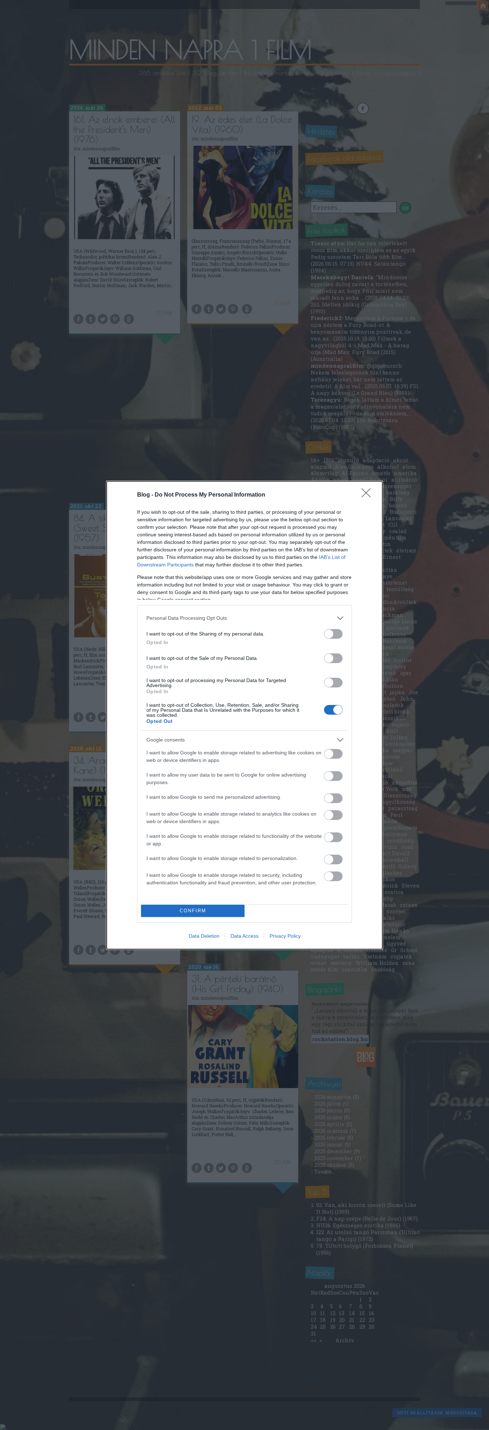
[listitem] (244, 618)
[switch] (333, 634)
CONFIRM (193, 910)
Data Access (244, 936)
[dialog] (244, 715)
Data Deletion (204, 936)
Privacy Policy (285, 936)
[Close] (368, 495)
